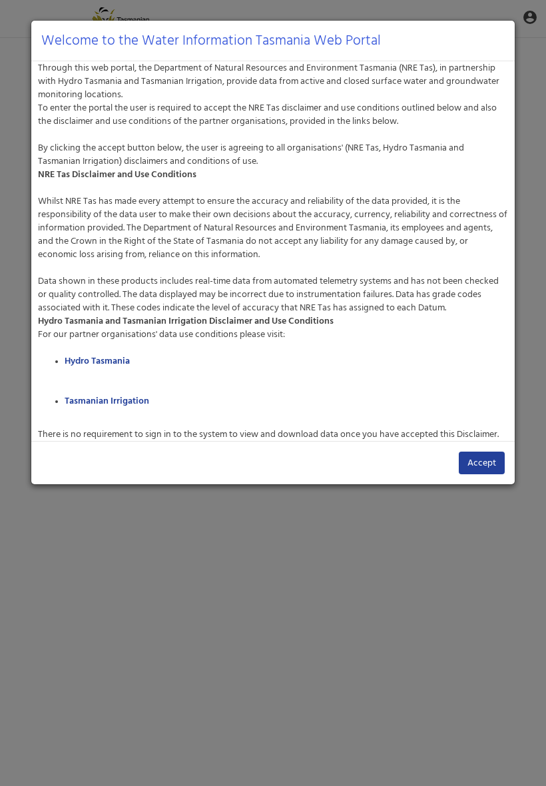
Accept (481, 463)
